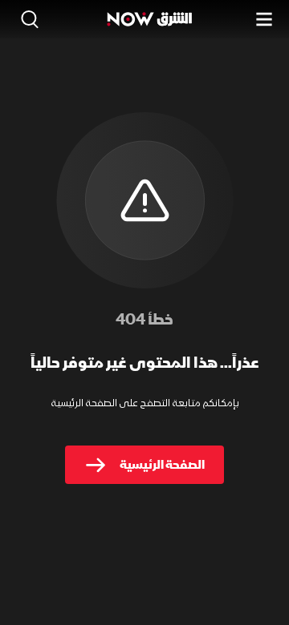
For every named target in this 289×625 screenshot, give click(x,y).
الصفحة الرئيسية (162, 464)
